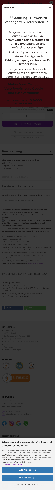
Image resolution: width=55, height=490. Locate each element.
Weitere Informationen (27, 484)
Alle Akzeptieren (27, 470)
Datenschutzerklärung (12, 464)
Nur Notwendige (27, 478)
